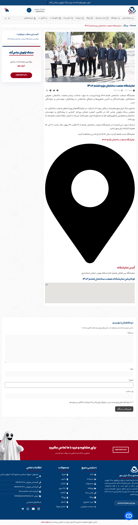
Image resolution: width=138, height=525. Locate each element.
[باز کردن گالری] (39, 18)
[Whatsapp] (28, 509)
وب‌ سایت (129, 392)
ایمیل (130, 380)
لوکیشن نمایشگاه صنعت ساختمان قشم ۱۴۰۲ (23, 39)
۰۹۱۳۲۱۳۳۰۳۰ (40, 11)
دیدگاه (130, 333)
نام (131, 369)
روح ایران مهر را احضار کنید (126, 503)
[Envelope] (33, 509)
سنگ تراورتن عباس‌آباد (21, 52)
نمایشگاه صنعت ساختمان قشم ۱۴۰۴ (118, 140)
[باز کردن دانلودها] (50, 18)
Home (133, 26)
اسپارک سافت (45, 522)
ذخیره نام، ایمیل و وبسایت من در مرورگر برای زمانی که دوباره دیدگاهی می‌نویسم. (100, 402)
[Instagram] (38, 509)
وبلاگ (125, 26)
